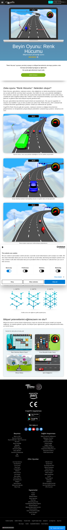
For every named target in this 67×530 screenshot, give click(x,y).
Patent (33, 492)
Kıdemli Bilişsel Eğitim (48, 447)
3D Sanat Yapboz (49, 470)
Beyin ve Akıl (17, 436)
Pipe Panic (17, 467)
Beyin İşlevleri (17, 450)
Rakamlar (49, 479)
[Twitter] (29, 429)
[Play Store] (33, 419)
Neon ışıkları (17, 476)
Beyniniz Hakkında (17, 438)
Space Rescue (17, 483)
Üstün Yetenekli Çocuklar (33, 510)
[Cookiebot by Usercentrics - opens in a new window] (58, 247)
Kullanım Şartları (9, 520)
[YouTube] (33, 429)
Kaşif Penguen (49, 478)
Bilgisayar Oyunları (48, 438)
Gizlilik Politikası (18, 520)
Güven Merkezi (44, 523)
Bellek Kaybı (17, 447)
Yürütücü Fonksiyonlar (17, 452)
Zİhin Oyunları (49, 487)
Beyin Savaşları (33, 512)
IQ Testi (33, 514)
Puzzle (49, 476)
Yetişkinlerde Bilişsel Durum (48, 448)
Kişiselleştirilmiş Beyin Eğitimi (33, 503)
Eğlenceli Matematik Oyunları (33, 507)
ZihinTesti (33, 500)
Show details (58, 277)
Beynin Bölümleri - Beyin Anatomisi (17, 439)
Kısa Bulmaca (17, 463)
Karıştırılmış (49, 463)
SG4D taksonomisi (48, 452)
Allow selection (33, 281)
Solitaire (17, 470)
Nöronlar (17, 441)
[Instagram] (37, 429)
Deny (12, 281)
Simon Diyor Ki (17, 478)
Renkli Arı (49, 481)
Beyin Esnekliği (17, 443)
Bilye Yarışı (17, 487)
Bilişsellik (17, 445)
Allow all (54, 281)
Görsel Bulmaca (17, 479)
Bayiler (33, 494)
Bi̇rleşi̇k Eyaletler (8, 527)
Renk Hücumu (49, 469)
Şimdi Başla (33, 75)
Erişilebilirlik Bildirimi (35, 523)
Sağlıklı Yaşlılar (48, 439)
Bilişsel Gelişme (33, 496)
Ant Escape (17, 474)
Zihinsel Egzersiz (33, 505)
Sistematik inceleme (48, 450)
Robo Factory (17, 472)
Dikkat (17, 456)
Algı (17, 454)
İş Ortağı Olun (52, 520)
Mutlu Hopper (49, 472)
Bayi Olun (59, 520)
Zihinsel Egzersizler (33, 501)
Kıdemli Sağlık (48, 443)
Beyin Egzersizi (33, 498)
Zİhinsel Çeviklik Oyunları (49, 483)
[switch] (25, 271)
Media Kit (45, 520)
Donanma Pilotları (48, 441)
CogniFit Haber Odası (37, 520)
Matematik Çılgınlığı (17, 485)
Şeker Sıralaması (49, 474)
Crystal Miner (17, 469)
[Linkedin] (41, 429)
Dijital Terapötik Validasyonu (48, 436)
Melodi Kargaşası (49, 467)
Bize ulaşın (21, 523)
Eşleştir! (17, 481)
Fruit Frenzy (17, 465)
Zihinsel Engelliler (17, 448)
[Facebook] (26, 429)
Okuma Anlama (33, 509)
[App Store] (33, 415)
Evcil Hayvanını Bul (49, 465)
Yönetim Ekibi (27, 520)
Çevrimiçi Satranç (17, 462)
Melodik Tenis (49, 462)
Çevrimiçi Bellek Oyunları (49, 485)
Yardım (27, 523)
